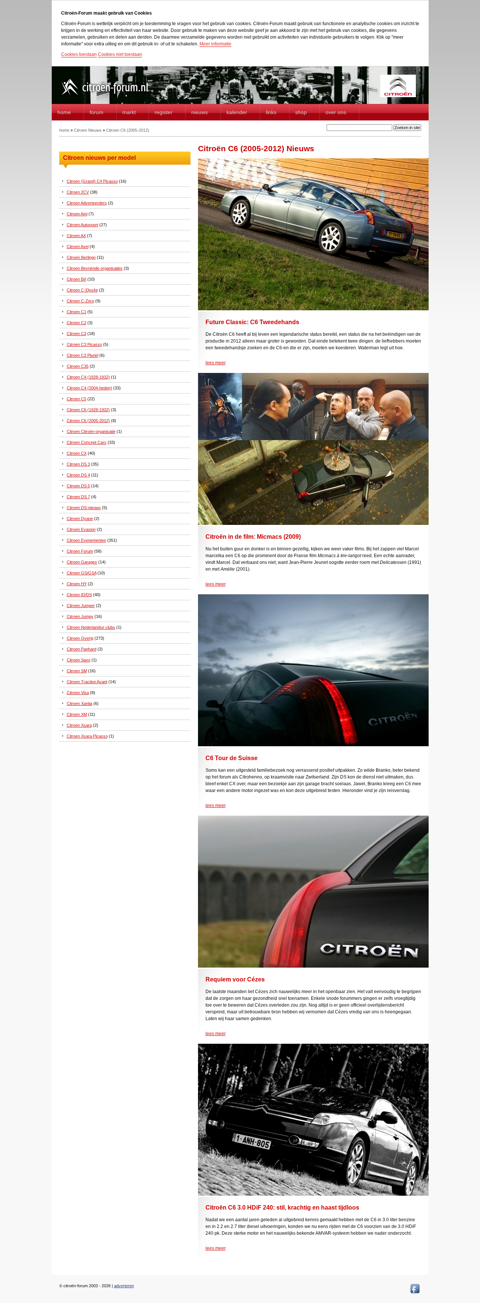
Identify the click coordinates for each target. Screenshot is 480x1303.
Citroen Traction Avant (87, 681)
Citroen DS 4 (78, 475)
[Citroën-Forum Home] (110, 95)
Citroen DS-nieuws (84, 507)
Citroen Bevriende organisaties (95, 268)
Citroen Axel (77, 246)
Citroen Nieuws (88, 130)
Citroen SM (77, 671)
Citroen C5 (76, 399)
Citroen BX (76, 279)
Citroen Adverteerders (87, 203)
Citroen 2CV (78, 192)
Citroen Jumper (81, 605)
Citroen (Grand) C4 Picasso (92, 181)
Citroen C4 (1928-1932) (88, 377)
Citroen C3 (76, 333)
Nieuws (199, 112)
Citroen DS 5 (78, 486)
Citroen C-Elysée (82, 290)
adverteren (124, 1285)
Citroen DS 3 (78, 464)
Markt (129, 112)
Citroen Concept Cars (86, 442)
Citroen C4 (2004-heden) (89, 388)
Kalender (236, 112)
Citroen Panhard (81, 649)
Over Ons (336, 112)
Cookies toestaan (79, 54)
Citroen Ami (77, 214)
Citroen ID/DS (79, 594)
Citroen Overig (80, 638)
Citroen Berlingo (81, 257)
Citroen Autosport (82, 224)
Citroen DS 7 (78, 496)
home (64, 112)
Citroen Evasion (81, 529)
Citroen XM (77, 714)
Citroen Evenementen (86, 540)
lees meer (216, 362)
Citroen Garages (82, 562)
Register (163, 112)
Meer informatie (215, 44)
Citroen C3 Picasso (84, 344)
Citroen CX (77, 453)
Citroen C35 (77, 366)
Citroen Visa (78, 692)
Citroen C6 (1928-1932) (88, 409)
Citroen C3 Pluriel (82, 355)
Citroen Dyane (80, 518)
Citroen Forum (80, 551)
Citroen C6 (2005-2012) (127, 130)
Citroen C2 (76, 322)
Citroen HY (77, 584)
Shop (301, 112)
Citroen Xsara (79, 725)
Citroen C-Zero (80, 301)
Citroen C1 (76, 312)
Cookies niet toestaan (120, 54)
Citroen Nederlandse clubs (91, 627)
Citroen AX (76, 235)
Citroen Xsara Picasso (87, 736)
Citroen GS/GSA (81, 573)
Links (271, 112)
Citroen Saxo (78, 660)
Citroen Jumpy (80, 616)
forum (97, 112)
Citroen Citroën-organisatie (91, 431)
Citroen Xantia (79, 703)
